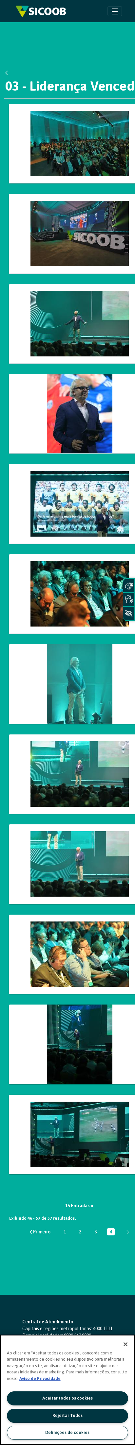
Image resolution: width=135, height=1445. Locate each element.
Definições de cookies (67, 1432)
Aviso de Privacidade (40, 1378)
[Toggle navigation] (114, 11)
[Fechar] (125, 1344)
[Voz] (128, 599)
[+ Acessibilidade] (128, 613)
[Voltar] (8, 73)
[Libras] (128, 585)
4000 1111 (102, 1328)
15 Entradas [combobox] (77, 1205)
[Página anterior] (39, 1232)
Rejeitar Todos (67, 1415)
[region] (67, 1390)
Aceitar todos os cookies (67, 1398)
